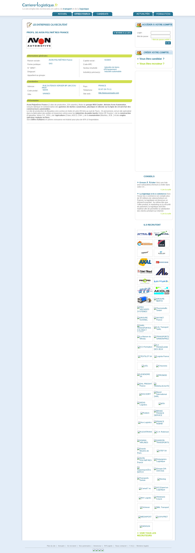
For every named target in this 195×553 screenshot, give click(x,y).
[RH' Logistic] (145, 498)
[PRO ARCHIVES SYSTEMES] (144, 309)
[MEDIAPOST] (144, 517)
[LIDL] (145, 366)
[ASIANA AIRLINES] (144, 441)
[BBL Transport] (161, 507)
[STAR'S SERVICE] (161, 234)
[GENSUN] (145, 526)
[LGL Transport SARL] (161, 328)
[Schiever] (145, 507)
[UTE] (144, 290)
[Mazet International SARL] (161, 394)
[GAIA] (161, 271)
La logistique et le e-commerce (153, 194)
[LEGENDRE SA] (144, 375)
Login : (140, 33)
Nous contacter (121, 546)
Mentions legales (142, 546)
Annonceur (97, 546)
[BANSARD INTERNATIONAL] (144, 243)
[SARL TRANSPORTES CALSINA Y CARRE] (144, 328)
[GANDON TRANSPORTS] (161, 441)
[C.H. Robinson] (161, 432)
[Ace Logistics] (145, 422)
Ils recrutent (71, 546)
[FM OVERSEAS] (161, 262)
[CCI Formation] (145, 347)
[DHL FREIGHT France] (144, 385)
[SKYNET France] (161, 319)
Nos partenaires (85, 546)
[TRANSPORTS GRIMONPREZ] (161, 338)
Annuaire (61, 546)
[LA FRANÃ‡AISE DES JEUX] (161, 347)
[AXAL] (144, 262)
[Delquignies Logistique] (161, 460)
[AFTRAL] (144, 234)
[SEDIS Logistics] (144, 404)
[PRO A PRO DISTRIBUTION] (145, 281)
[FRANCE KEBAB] (161, 422)
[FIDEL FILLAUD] (144, 272)
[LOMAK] (161, 281)
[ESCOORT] (145, 394)
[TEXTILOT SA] (145, 356)
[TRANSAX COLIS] (161, 498)
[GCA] (161, 243)
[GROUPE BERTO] (161, 300)
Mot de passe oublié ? (162, 39)
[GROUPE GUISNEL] (144, 319)
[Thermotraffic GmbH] (161, 309)
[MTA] (162, 403)
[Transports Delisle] (144, 479)
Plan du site (51, 546)
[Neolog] (161, 479)
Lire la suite (166, 190)
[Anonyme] (144, 300)
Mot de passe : (143, 36)
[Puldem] (144, 413)
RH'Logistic (108, 546)
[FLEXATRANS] (145, 432)
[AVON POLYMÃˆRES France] (144, 460)
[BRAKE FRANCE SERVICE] (161, 413)
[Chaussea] (161, 366)
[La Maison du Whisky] (144, 338)
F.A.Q (131, 546)
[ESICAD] (161, 253)
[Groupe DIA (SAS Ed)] (161, 470)
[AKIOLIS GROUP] (161, 290)
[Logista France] (161, 356)
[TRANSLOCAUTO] (161, 385)
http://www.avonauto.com (108, 93)
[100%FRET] (162, 517)
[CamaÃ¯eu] (145, 488)
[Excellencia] (145, 253)
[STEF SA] (162, 451)
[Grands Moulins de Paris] (144, 451)
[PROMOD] (161, 375)
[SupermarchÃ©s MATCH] (144, 469)
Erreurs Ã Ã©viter (148, 183)
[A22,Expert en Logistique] (161, 489)
